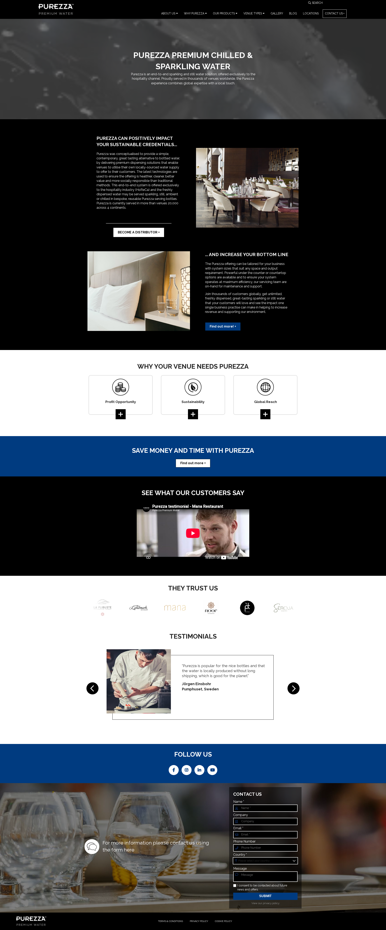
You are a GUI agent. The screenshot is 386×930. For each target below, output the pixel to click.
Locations (311, 13)
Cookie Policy (223, 921)
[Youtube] (212, 770)
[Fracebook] (174, 770)
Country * (240, 854)
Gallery (277, 13)
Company (240, 815)
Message (240, 868)
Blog (293, 13)
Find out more (191, 463)
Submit (265, 896)
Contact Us (334, 13)
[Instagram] (187, 770)
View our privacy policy (265, 903)
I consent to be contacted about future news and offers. (262, 887)
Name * (238, 801)
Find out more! (222, 326)
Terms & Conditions (170, 921)
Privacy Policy (199, 921)
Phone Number (244, 841)
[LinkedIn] (199, 770)
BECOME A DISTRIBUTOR (137, 232)
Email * (238, 828)
